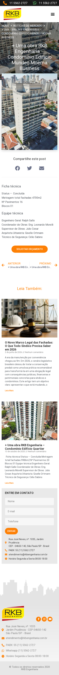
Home (5, 25)
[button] (53, 14)
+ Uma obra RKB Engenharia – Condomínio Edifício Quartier (25, 446)
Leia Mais (9, 390)
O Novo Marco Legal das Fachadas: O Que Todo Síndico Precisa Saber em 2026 (29, 346)
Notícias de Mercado (27, 25)
